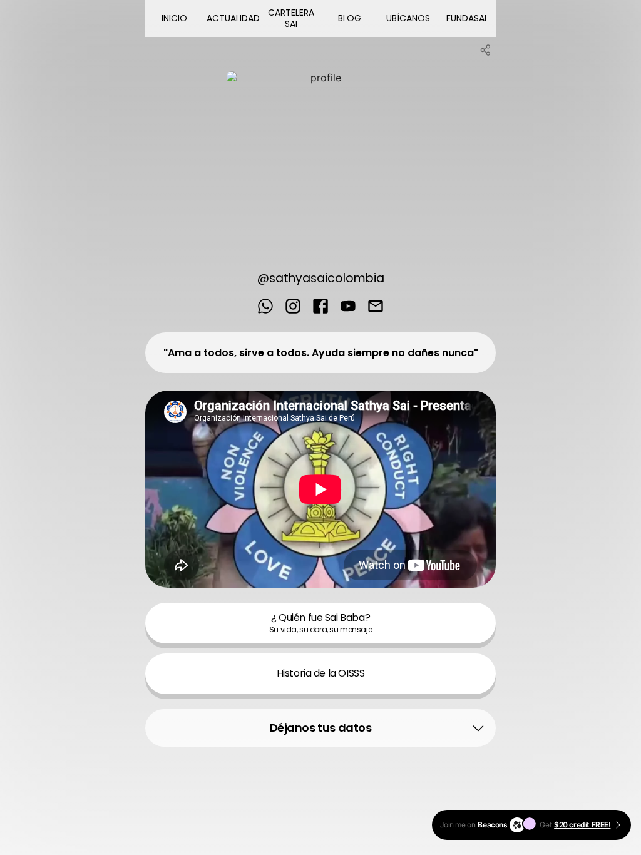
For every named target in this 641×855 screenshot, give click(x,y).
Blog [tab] (349, 18)
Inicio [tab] (174, 18)
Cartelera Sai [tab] (291, 18)
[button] (320, 728)
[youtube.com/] (348, 307)
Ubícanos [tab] (408, 18)
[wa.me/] (265, 307)
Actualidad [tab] (233, 18)
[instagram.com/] (293, 307)
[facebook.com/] (320, 307)
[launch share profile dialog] (486, 50)
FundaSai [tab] (466, 18)
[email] (375, 307)
